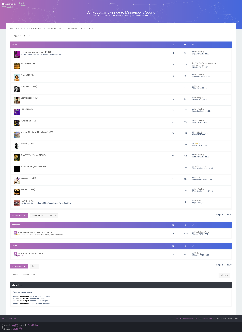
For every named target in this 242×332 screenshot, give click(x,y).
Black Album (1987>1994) (33, 166)
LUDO (196, 201)
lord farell (198, 52)
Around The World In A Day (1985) (37, 132)
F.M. (195, 86)
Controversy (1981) (30, 98)
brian (196, 178)
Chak (196, 143)
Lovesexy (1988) (28, 178)
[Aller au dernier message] (208, 232)
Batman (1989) (28, 189)
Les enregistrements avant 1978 (36, 52)
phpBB (14, 325)
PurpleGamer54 (200, 232)
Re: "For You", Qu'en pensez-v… (204, 63)
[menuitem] (21, 3)
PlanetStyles (33, 325)
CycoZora (20, 256)
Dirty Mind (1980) (29, 86)
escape (197, 132)
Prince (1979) (27, 75)
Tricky (196, 253)
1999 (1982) (27, 109)
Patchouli (198, 65)
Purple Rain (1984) (29, 120)
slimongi (197, 98)
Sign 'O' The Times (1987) (33, 155)
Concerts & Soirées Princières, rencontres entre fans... (47, 235)
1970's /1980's (20, 36)
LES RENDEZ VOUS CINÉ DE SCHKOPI (35, 232)
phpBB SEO (17, 329)
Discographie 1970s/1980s (30, 253)
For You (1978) (28, 63)
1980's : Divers (28, 201)
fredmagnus (199, 166)
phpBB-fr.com (16, 327)
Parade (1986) (27, 143)
